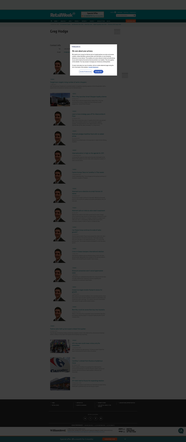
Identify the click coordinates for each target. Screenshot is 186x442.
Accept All (98, 71)
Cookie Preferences (86, 71)
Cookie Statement (93, 67)
